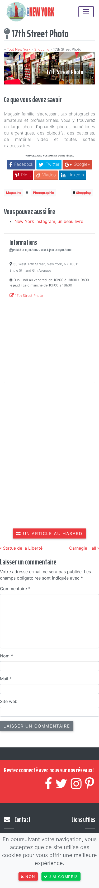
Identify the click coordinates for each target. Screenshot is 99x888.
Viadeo (49, 174)
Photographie (43, 193)
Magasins (13, 193)
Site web (8, 701)
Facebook (23, 164)
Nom (6, 655)
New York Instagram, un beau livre (49, 221)
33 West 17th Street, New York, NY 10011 (46, 264)
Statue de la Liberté (22, 548)
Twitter (52, 164)
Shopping (41, 49)
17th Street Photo (29, 296)
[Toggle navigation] (86, 11)
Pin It (26, 174)
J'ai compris (63, 876)
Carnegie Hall (83, 548)
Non (30, 876)
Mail (6, 678)
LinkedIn (76, 174)
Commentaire (15, 588)
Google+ (82, 164)
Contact (23, 820)
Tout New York (18, 49)
